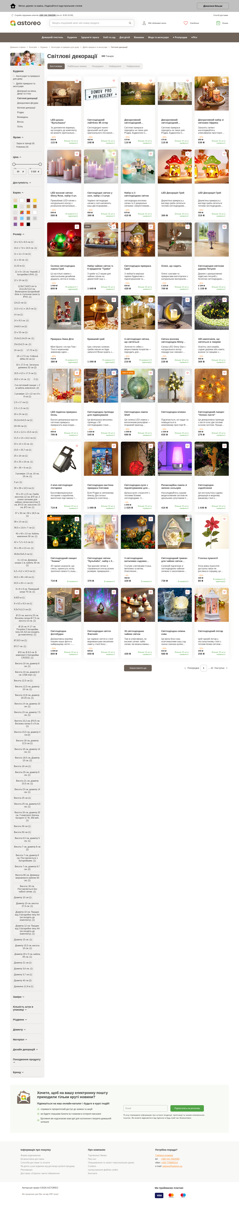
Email (128, 1108)
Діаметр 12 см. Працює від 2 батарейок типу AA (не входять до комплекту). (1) (27, 930)
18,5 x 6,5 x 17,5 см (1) (25, 373)
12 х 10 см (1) (21, 280)
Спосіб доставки (220, 15)
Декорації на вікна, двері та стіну (26, 92)
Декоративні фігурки (27, 103)
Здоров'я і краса (90, 37)
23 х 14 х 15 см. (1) (23, 444)
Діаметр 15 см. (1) (23, 939)
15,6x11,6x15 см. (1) (24, 338)
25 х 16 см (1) (21, 456)
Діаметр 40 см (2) (23, 980)
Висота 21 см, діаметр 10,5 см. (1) (27, 782)
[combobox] (85, 23)
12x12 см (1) (20, 303)
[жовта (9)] (35, 200)
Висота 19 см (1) (22, 766)
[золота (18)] (28, 206)
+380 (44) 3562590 (47, 15)
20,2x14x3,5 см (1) (23, 420)
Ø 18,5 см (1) (20, 640)
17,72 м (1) (32, 350)
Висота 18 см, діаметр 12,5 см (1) (27, 742)
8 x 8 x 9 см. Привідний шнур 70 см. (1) (27, 590)
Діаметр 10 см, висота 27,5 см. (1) (27, 904)
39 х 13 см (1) (21, 522)
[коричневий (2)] (15, 212)
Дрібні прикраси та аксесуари (95, 47)
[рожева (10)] (15, 218)
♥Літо (194, 37)
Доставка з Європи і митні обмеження (40, 1173)
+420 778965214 (169, 1162)
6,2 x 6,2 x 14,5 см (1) (24, 571)
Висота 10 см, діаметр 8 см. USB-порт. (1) (27, 673)
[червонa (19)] (22, 224)
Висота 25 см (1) (22, 798)
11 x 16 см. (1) (21, 260)
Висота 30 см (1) (22, 826)
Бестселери (56, 66)
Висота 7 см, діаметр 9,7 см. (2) (27, 867)
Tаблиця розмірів (164, 1155)
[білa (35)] (22, 200)
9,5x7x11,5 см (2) (22, 609)
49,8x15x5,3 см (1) (23, 554)
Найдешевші (133, 66)
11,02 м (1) (19, 266)
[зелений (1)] (22, 206)
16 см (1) (18, 350)
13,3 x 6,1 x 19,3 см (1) (25, 308)
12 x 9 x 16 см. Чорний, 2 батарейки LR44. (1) (27, 273)
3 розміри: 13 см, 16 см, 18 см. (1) (27, 475)
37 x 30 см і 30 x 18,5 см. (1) (27, 514)
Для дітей (124, 37)
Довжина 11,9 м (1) (23, 986)
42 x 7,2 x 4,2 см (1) (23, 542)
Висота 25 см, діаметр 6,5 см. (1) (27, 805)
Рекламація (27, 1170)
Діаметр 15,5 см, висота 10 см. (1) (27, 946)
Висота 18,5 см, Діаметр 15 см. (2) (27, 759)
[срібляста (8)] (35, 218)
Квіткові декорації (26, 108)
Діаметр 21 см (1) (23, 962)
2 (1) (36, 379)
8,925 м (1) (19, 597)
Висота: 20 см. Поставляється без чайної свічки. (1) (27, 889)
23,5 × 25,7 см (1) (22, 450)
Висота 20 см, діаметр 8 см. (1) (27, 773)
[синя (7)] (22, 218)
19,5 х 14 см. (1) (22, 379)
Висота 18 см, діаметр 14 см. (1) (27, 750)
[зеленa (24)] (15, 206)
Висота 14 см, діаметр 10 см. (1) (27, 705)
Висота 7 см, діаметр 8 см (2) (27, 848)
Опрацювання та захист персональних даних (111, 1162)
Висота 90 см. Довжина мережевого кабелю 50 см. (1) (27, 878)
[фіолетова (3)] (15, 224)
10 (212, 668)
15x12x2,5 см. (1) (22, 344)
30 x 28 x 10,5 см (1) (24, 488)
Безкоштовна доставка (32, 1159)
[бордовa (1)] (28, 200)
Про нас (92, 1159)
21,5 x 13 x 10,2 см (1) (25, 438)
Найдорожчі (115, 66)
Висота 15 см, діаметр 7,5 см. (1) (27, 713)
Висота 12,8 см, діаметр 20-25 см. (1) (27, 696)
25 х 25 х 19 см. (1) (23, 462)
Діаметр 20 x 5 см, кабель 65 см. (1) (27, 955)
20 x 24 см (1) (21, 414)
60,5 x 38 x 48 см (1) (24, 577)
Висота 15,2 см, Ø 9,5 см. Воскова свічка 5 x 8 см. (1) (27, 723)
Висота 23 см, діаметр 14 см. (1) (27, 790)
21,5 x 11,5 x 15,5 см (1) (25, 432)
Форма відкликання (31, 1155)
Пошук (127, 23)
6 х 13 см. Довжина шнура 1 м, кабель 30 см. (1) (27, 563)
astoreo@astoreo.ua (172, 1166)
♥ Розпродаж (180, 37)
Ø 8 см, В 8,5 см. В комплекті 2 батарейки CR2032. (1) (27, 655)
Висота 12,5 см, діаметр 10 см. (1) (27, 688)
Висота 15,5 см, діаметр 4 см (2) (27, 733)
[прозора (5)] (35, 212)
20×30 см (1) (20, 426)
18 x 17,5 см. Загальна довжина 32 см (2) (27, 366)
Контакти (92, 1173)
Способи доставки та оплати (35, 1162)
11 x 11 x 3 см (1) (22, 254)
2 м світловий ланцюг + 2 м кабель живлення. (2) (27, 386)
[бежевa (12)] (15, 200)
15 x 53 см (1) (21, 332)
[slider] (13, 164)
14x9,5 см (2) (20, 326)
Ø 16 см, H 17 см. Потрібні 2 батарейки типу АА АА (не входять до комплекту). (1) (27, 630)
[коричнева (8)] (35, 206)
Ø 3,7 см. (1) (20, 646)
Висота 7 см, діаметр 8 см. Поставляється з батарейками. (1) (27, 858)
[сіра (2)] (28, 218)
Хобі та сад (109, 37)
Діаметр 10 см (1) (23, 897)
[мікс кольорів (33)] (22, 212)
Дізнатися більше (212, 6)
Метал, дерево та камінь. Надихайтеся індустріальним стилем (50, 6)
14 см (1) (18, 314)
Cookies (92, 1166)
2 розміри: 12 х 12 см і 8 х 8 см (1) (27, 395)
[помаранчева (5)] (28, 212)
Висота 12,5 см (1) (23, 680)
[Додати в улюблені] (77, 80)
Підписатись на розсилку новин (187, 1109)
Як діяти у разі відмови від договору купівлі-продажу (48, 1166)
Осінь (20, 126)
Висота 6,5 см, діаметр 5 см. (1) (27, 839)
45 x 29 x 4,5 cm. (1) (24, 548)
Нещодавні (97, 66)
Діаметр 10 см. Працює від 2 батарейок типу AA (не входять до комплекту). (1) (27, 916)
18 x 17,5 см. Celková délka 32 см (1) (27, 357)
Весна (20, 122)
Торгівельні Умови (97, 1155)
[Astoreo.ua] (27, 23)
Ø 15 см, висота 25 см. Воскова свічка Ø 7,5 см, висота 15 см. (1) (27, 618)
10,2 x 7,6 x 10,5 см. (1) (25, 248)
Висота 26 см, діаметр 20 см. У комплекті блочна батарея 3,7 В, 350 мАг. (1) (27, 816)
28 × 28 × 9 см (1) (22, 468)
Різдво (20, 112)
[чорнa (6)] (28, 224)
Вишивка (139, 37)
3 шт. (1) (18, 482)
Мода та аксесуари (158, 37)
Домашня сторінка (17, 47)
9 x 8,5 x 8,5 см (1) (23, 603)
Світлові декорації (27, 98)
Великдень (22, 117)
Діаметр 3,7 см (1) (23, 974)
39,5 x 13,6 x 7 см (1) (24, 527)
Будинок (72, 37)
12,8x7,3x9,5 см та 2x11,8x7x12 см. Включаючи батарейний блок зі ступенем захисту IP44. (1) (27, 291)
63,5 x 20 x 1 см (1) (23, 583)
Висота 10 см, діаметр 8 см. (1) (27, 664)
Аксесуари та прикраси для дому (65, 47)
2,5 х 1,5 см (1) (21, 408)
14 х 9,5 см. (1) (21, 320)
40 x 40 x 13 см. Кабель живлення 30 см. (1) (27, 535)
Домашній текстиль (52, 37)
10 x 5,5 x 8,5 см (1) (23, 242)
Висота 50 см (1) (22, 832)
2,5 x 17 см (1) (21, 402)
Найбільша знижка (77, 66)
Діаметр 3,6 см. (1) (23, 968)
